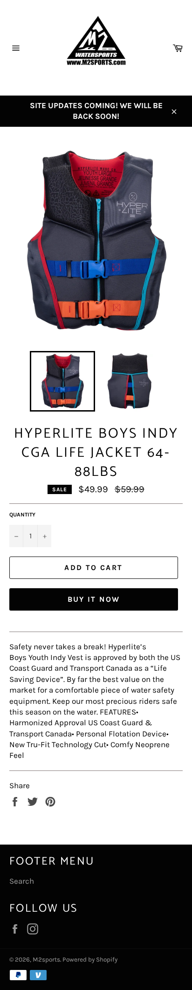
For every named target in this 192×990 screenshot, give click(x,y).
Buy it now (94, 599)
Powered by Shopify (89, 959)
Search (21, 881)
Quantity (22, 514)
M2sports (46, 959)
